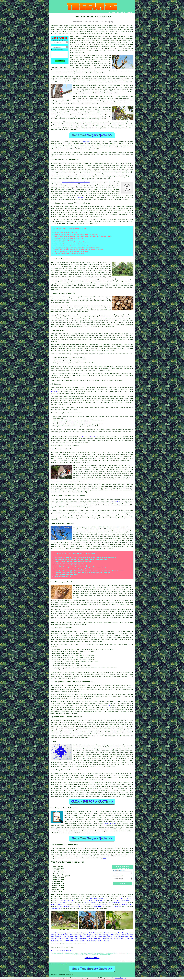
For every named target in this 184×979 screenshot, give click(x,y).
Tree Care (71, 933)
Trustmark (81, 197)
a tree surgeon (125, 896)
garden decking (67, 900)
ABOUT (118, 12)
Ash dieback (55, 391)
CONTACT (123, 12)
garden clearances (95, 900)
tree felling (96, 815)
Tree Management (110, 933)
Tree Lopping (68, 937)
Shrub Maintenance (105, 937)
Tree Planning (56, 937)
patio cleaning (90, 902)
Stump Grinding (94, 938)
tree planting (110, 823)
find (56, 848)
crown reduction (97, 827)
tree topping (97, 821)
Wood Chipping (82, 933)
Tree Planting (60, 933)
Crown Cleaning (119, 938)
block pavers (55, 908)
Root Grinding (75, 935)
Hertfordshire (112, 829)
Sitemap (51, 963)
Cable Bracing (115, 935)
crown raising (122, 823)
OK (125, 978)
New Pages (57, 963)
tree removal (90, 817)
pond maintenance (123, 900)
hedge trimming (56, 904)
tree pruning (79, 817)
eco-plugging (115, 501)
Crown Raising (63, 935)
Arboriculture (107, 938)
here (104, 858)
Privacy (132, 963)
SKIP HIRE (97, 906)
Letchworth (86, 141)
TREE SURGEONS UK (92, 958)
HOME (109, 12)
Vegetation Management (78, 938)
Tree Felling (123, 933)
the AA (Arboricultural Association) (76, 182)
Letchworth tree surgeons (74, 811)
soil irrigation (125, 898)
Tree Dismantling (101, 935)
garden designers (115, 902)
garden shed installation (70, 906)
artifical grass (66, 902)
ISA (109, 705)
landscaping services (97, 898)
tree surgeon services (85, 829)
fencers (78, 904)
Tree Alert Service (87, 436)
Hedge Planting (103, 940)
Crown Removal (91, 937)
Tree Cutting (63, 938)
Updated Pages (64, 963)
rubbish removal (101, 904)
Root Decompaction (95, 933)
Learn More (119, 978)
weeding (118, 906)
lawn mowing (126, 904)
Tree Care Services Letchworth (67, 862)
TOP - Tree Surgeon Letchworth (62, 950)
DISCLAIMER (130, 12)
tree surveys (86, 821)
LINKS (113, 12)
